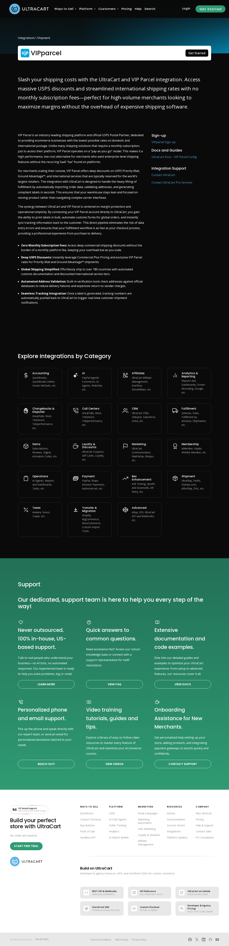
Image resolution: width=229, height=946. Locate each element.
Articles (171, 813)
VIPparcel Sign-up (164, 142)
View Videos (114, 764)
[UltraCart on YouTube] (217, 939)
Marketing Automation (145, 821)
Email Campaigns (148, 813)
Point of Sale (87, 831)
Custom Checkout (90, 819)
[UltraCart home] (26, 861)
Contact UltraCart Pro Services (172, 182)
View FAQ (114, 684)
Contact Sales (204, 831)
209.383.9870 (41, 939)
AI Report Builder (119, 837)
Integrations (26, 38)
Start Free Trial (26, 846)
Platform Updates (177, 837)
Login (186, 8)
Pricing (199, 819)
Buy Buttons (87, 825)
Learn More (46, 684)
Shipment (43, 38)
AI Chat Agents (117, 819)
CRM (112, 813)
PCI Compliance (205, 837)
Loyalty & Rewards (149, 835)
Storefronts (86, 813)
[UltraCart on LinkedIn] (203, 939)
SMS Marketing (146, 829)
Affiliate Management (146, 842)
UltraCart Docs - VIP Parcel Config (174, 157)
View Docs (183, 684)
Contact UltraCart (163, 175)
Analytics (114, 831)
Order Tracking (117, 825)
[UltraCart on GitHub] (210, 939)
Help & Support (204, 825)
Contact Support (183, 764)
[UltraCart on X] (197, 939)
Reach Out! (46, 764)
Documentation (176, 819)
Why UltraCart (204, 813)
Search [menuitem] (150, 9)
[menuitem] (64, 9)
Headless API (87, 837)
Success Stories (176, 825)
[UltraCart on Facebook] (190, 939)
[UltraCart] (29, 9)
